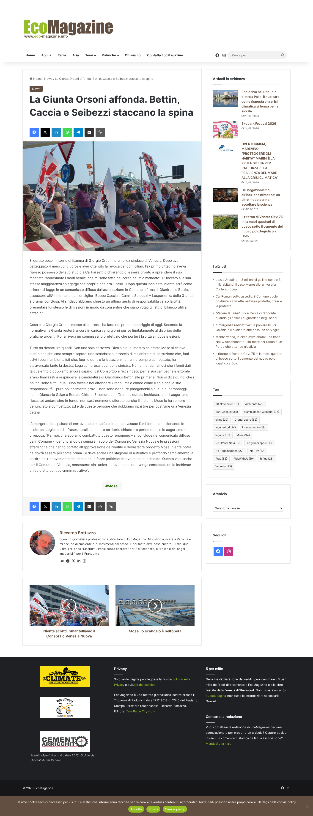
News (48, 78)
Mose (113, 486)
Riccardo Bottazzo (78, 532)
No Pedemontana (229, 450)
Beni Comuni (226, 412)
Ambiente (254, 404)
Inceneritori (225, 427)
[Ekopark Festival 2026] (225, 129)
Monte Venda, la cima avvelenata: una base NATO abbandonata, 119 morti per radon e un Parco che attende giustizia (249, 341)
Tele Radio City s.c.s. (141, 711)
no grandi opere (259, 443)
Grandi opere (246, 419)
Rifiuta (153, 809)
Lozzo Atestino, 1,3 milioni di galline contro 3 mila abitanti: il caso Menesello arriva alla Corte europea (248, 284)
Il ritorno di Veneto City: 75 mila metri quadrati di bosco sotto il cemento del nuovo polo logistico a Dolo (262, 226)
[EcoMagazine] (68, 28)
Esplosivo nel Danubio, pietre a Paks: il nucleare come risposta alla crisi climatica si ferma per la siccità (260, 101)
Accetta (136, 809)
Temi (89, 55)
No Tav (257, 450)
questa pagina (216, 695)
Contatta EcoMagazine (165, 55)
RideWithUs (243, 458)
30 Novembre (227, 404)
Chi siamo (133, 55)
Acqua (46, 55)
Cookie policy (175, 809)
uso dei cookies (144, 684)
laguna (222, 435)
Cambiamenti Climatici (261, 412)
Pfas (221, 458)
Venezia (223, 466)
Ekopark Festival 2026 (259, 123)
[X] (73, 561)
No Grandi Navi (228, 443)
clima (221, 419)
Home (30, 55)
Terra (62, 55)
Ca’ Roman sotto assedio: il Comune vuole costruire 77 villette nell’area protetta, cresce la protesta (249, 301)
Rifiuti (266, 458)
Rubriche (109, 55)
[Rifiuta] (307, 806)
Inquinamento (253, 427)
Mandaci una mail (218, 743)
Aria (75, 55)
